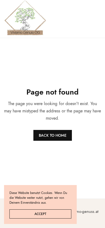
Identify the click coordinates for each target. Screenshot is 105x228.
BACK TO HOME (52, 135)
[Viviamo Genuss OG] (25, 17)
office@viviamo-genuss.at (77, 211)
